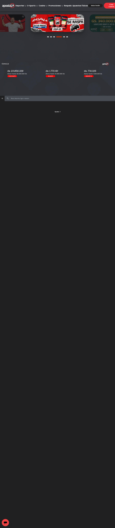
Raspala (68, 5)
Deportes (19, 5)
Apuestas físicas (80, 5)
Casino (42, 5)
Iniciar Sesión (95, 5)
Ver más (62, 23)
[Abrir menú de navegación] (2, 98)
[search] (60, 98)
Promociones (55, 5)
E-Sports (31, 5)
